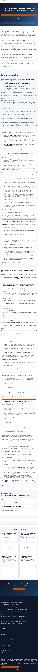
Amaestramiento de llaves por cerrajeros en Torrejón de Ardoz (11, 602)
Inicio (8, 6)
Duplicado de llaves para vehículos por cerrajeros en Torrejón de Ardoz (13, 612)
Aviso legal (3, 634)
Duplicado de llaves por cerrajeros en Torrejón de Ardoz (10, 614)
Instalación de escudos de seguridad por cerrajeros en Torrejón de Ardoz (13, 616)
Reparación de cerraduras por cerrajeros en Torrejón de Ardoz (11, 623)
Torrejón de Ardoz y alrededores (7, 647)
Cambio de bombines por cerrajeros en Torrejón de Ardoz (11, 607)
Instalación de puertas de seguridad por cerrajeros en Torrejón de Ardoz (13, 618)
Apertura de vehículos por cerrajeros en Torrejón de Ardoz (11, 606)
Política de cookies (4, 636)
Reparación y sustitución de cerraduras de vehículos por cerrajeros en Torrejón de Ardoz (16, 625)
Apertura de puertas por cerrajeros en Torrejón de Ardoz (10, 604)
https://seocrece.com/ (14, 639)
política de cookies (30, 663)
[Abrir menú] (36, 2)
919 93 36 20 (4, 652)
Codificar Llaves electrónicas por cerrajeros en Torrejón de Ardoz (12, 611)
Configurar (19, 669)
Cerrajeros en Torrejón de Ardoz (6, 645)
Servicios (11, 6)
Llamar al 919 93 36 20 (19, 588)
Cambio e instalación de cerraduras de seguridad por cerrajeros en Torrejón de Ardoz (15, 609)
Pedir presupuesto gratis (19, 591)
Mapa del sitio (3, 632)
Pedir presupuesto (19, 18)
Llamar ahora (19, 15)
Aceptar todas (10, 667)
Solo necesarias (28, 667)
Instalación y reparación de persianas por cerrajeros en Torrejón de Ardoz (13, 621)
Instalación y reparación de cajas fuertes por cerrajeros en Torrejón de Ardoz (14, 619)
